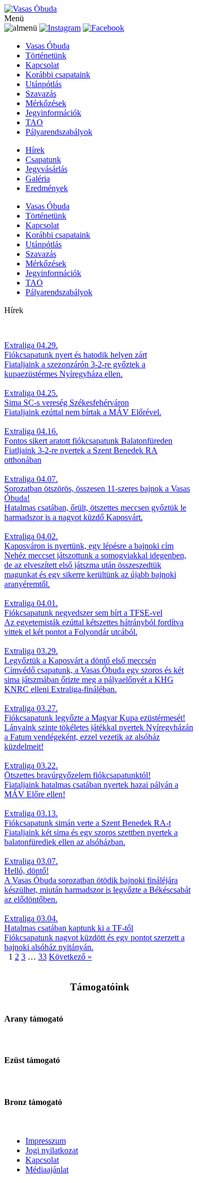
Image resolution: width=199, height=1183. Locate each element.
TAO (34, 122)
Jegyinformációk (53, 112)
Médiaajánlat (46, 1169)
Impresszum (45, 1140)
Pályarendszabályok (58, 131)
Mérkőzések (45, 103)
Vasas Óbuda (47, 45)
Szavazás (40, 93)
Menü (14, 18)
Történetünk (45, 55)
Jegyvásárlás (46, 169)
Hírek (35, 149)
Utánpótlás (43, 84)
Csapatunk (43, 159)
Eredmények (46, 188)
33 (42, 956)
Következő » (70, 956)
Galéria (37, 178)
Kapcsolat (42, 65)
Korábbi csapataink (57, 74)
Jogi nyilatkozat (51, 1150)
